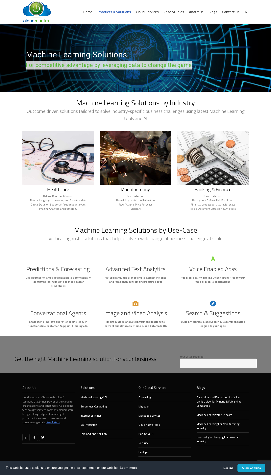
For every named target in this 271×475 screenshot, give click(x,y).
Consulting (144, 397)
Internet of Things (91, 415)
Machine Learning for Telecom (214, 415)
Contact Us (230, 11)
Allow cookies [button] (251, 467)
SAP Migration (89, 425)
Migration (144, 406)
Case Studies (174, 11)
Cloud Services (147, 11)
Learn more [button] (128, 467)
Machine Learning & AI (94, 397)
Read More (53, 422)
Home (87, 11)
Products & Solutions (114, 11)
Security (143, 443)
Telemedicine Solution (94, 434)
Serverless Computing (94, 406)
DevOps (143, 452)
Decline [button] (228, 467)
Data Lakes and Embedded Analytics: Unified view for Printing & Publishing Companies (219, 401)
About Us (196, 11)
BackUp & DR (146, 434)
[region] (135, 58)
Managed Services (149, 415)
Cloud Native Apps (149, 425)
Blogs (213, 11)
